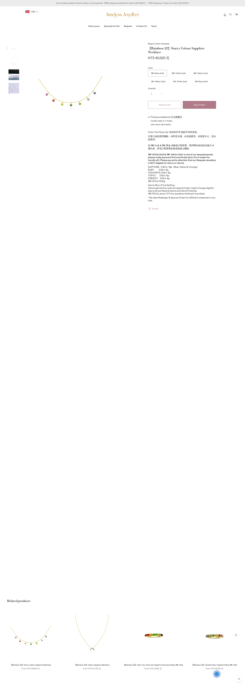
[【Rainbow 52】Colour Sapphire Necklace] (91, 635)
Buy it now (199, 104)
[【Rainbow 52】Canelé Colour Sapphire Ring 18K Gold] (214, 635)
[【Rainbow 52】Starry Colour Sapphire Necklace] (30, 635)
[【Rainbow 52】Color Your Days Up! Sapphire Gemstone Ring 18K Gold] (153, 635)
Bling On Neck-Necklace (158, 43)
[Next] (236, 635)
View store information (161, 124)
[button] (216, 674)
